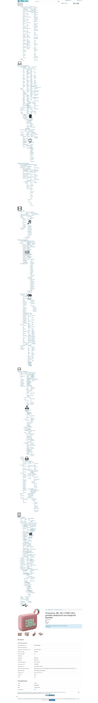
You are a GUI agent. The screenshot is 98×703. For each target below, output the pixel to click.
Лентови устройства (33, 300)
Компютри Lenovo (29, 48)
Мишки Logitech (31, 271)
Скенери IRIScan (24, 488)
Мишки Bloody (31, 266)
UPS (32, 462)
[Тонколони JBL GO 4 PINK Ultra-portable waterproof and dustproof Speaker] (30, 620)
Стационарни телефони (34, 499)
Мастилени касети (32, 434)
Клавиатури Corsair (32, 284)
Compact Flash (33, 347)
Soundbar (32, 212)
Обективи (36, 171)
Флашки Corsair (33, 334)
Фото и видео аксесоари (36, 174)
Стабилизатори (35, 471)
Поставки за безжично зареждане (36, 136)
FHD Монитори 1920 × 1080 (36, 45)
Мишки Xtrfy (31, 273)
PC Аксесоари (34, 110)
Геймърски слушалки (30, 229)
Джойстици (30, 292)
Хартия (22, 493)
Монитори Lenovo (36, 20)
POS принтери (32, 439)
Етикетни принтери (30, 437)
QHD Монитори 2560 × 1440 (36, 51)
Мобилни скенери (24, 475)
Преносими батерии (32, 561)
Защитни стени (29, 383)
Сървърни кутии (32, 389)
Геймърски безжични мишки (32, 263)
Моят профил (51, 692)
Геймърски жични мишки (32, 260)
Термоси (32, 535)
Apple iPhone (31, 147)
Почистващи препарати (34, 524)
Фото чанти (35, 177)
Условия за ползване (33, 692)
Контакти (64, 692)
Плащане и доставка (21, 692)
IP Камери (29, 397)
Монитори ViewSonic (36, 17)
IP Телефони (36, 502)
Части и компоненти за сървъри (32, 393)
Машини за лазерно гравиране (30, 425)
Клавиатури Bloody (32, 280)
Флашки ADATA (33, 332)
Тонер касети (31, 422)
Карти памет (30, 345)
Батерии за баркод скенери (35, 485)
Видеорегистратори (34, 569)
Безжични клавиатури (29, 252)
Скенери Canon (24, 484)
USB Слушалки (30, 220)
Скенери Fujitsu (24, 486)
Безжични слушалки (25, 303)
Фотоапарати (34, 164)
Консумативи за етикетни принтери (32, 447)
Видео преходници (32, 592)
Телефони (30, 145)
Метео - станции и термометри (34, 520)
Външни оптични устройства (35, 308)
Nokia (31, 151)
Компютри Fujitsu (29, 43)
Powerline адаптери (33, 373)
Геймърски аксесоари (28, 294)
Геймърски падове (32, 275)
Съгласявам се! (52, 700)
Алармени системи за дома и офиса (34, 495)
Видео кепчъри (33, 241)
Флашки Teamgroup (34, 343)
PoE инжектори (34, 378)
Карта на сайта (45, 692)
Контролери (30, 290)
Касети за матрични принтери (32, 453)
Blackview (32, 152)
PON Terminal (33, 375)
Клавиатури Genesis (32, 287)
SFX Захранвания (32, 126)
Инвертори (36, 470)
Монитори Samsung (36, 26)
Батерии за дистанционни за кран (33, 549)
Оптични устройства (34, 102)
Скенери (22, 473)
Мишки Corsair (31, 269)
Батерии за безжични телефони (36, 505)
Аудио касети (30, 363)
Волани (22, 324)
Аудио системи (22, 217)
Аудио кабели (29, 594)
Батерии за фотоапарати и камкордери (36, 168)
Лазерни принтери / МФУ (30, 413)
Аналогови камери (32, 404)
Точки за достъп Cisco (28, 407)
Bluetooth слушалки (30, 227)
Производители (40, 692)
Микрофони (28, 237)
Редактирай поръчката (58, 692)
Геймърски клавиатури (29, 254)
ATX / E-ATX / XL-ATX (35, 72)
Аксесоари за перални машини (30, 542)
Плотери (22, 465)
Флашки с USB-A (33, 317)
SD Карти (33, 357)
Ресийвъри (32, 570)
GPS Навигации (32, 572)
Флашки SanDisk (33, 338)
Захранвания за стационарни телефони (36, 510)
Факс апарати (29, 429)
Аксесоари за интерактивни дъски (36, 478)
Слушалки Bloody (25, 311)
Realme (31, 153)
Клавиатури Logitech (32, 282)
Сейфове (33, 529)
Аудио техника (50, 609)
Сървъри (29, 385)
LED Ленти (35, 113)
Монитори (34, 6)
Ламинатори (34, 488)
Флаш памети (30, 313)
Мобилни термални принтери (22, 458)
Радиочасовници (36, 214)
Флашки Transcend (33, 341)
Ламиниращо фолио (36, 490)
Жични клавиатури (29, 249)
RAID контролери (32, 387)
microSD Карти (33, 354)
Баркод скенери (33, 482)
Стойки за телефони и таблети (32, 142)
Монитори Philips (36, 24)
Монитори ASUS (36, 13)
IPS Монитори (36, 29)
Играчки (33, 530)
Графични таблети (34, 244)
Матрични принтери (30, 450)
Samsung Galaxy (32, 149)
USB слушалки (25, 301)
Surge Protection (34, 473)
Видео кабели (22, 597)
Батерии (29, 545)
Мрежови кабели (27, 599)
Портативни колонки (58, 609)
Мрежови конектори (30, 602)
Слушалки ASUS (25, 309)
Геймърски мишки (30, 257)
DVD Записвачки (36, 105)
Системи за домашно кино (32, 217)
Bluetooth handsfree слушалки (30, 232)
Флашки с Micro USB (33, 328)
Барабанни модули (32, 419)
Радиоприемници (34, 213)
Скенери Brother (24, 481)
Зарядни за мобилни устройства (34, 131)
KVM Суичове (29, 584)
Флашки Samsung (33, 336)
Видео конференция (33, 246)
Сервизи (27, 692)
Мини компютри (22, 59)
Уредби (27, 238)
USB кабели (29, 586)
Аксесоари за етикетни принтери (32, 442)
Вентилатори (34, 86)
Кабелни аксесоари (23, 605)
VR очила (29, 248)
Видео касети (30, 365)
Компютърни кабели (28, 597)
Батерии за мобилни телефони (32, 156)
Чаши (31, 536)
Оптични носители (34, 311)
